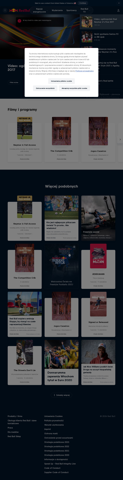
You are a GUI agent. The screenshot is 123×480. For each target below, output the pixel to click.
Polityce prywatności (84, 71)
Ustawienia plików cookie (61, 81)
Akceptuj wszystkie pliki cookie (74, 88)
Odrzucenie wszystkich (45, 88)
